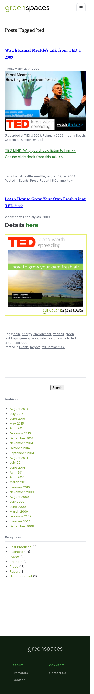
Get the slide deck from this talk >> (34, 156)
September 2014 (22, 453)
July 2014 (17, 462)
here (32, 224)
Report (44, 180)
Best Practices (20, 547)
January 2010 (20, 487)
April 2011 (17, 472)
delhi (16, 334)
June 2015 (17, 418)
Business (16, 552)
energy (27, 334)
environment (42, 334)
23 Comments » (53, 347)
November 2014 (21, 443)
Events (24, 180)
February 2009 (21, 516)
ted (49, 176)
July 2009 (17, 501)
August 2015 (19, 409)
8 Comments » (62, 180)
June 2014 (17, 467)
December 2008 (22, 526)
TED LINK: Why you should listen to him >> (40, 150)
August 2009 (19, 497)
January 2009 (20, 521)
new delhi (63, 338)
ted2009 (69, 176)
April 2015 (17, 428)
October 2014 (20, 448)
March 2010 (18, 482)
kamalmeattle (23, 176)
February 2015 (20, 433)
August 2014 (19, 458)
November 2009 (22, 492)
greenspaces (28, 338)
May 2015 (17, 423)
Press (34, 180)
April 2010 (17, 477)
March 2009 (19, 511)
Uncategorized (21, 576)
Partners (16, 561)
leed (51, 338)
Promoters (20, 673)
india (43, 338)
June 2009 (18, 506)
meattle (39, 176)
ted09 (57, 176)
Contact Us (57, 673)
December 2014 (21, 438)
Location (19, 680)
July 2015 (17, 414)
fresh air (58, 334)
